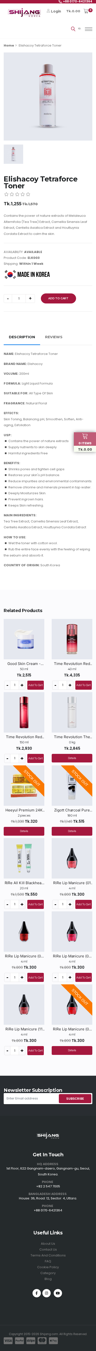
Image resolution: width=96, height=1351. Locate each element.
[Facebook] (36, 1293)
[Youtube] (58, 1293)
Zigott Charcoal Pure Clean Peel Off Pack (72, 810)
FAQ (48, 1261)
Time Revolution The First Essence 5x (72, 737)
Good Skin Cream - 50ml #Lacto (23, 663)
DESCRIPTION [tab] (22, 337)
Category (48, 1273)
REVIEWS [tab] (54, 337)
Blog (48, 1279)
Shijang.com (49, 1334)
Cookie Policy (48, 1267)
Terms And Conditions (48, 1255)
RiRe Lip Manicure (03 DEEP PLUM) (72, 956)
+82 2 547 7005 (48, 1186)
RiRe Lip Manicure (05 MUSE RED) (72, 1029)
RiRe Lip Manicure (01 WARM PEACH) (72, 883)
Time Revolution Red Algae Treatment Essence (24, 737)
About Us (48, 1243)
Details (72, 758)
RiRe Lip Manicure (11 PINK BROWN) (23, 1029)
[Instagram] (46, 1293)
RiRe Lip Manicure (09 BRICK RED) (24, 956)
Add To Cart (58, 298)
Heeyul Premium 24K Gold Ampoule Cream (23, 810)
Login (56, 11)
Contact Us (48, 1249)
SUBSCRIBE (75, 1099)
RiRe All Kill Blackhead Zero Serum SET (24, 883)
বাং (79, 28)
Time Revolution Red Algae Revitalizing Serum (72, 663)
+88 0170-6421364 (48, 1210)
